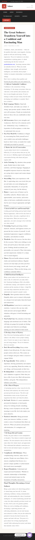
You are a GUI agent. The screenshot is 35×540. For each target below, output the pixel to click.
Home (5, 12)
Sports (17, 16)
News (12, 12)
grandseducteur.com (9, 64)
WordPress (17, 537)
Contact (6, 20)
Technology (7, 16)
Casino (24, 16)
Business (19, 12)
